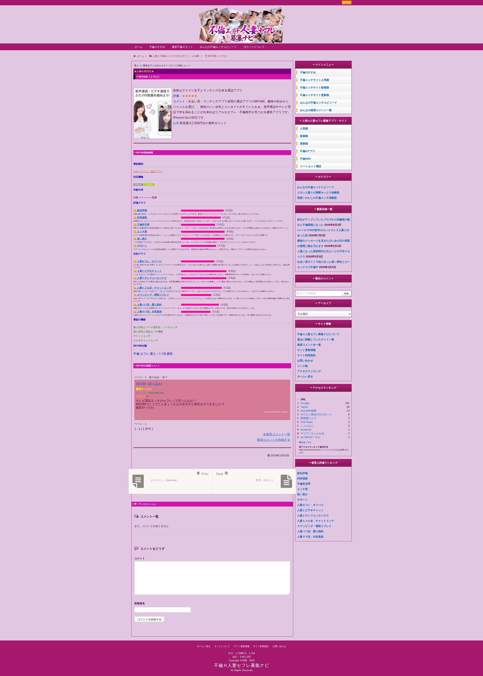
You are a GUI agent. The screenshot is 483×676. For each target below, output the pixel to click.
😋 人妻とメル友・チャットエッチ (152, 287)
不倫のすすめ (157, 46)
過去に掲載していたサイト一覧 (315, 339)
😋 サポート (140, 245)
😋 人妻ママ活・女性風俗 (147, 311)
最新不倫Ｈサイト (182, 46)
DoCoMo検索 (308, 410)
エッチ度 (302, 489)
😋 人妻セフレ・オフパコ (147, 261)
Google (305, 403)
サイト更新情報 (306, 350)
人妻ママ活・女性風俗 (310, 536)
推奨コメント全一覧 (309, 344)
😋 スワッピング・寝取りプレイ (151, 294)
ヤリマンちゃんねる (312, 433)
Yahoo (304, 406)
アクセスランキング (309, 371)
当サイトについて (254, 46)
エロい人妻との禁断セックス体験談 (318, 192)
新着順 (304, 136)
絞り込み (155, 383)
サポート (302, 499)
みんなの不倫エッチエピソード (218, 46)
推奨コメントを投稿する (273, 439)
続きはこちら (305, 442)
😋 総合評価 (140, 210)
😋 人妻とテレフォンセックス (150, 278)
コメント (139, 558)
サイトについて (222, 646)
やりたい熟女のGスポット (316, 414)
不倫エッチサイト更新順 (314, 95)
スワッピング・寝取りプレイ (314, 526)
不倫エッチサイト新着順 (314, 87)
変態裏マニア (308, 418)
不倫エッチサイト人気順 (314, 80)
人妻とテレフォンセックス (313, 515)
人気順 (304, 128)
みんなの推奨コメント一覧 (316, 110)
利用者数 (302, 478)
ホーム (138, 46)
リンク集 (302, 365)
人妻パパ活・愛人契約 (310, 531)
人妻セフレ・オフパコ (310, 504)
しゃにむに (307, 425)
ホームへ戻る (305, 376)
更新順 (304, 143)
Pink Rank (307, 421)
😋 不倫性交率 (141, 224)
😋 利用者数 (140, 217)
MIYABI (141, 383)
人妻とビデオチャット (310, 510)
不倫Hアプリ (307, 151)
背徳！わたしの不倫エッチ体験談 (317, 197)
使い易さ (302, 494)
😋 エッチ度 (140, 231)
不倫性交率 (303, 483)
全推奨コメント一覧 (276, 434)
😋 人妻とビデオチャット (147, 271)
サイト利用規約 (306, 355)
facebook (306, 429)
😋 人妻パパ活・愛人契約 (147, 304)
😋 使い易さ (140, 238)
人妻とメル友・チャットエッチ (315, 520)
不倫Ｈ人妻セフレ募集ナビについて (318, 334)
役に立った (144, 416)
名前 (212, 603)
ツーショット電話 (310, 166)
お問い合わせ (305, 360)
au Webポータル (310, 437)
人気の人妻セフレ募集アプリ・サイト (324, 120)
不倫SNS (305, 158)
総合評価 (302, 473)
